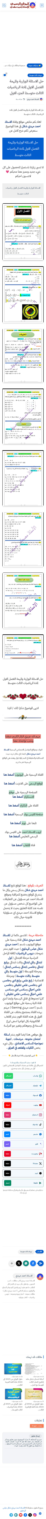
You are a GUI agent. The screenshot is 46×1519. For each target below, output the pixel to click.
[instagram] (35, 1515)
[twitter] (30, 1515)
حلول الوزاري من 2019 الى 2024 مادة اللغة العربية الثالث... (12, 1382)
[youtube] (20, 1515)
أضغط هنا (8, 775)
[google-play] (16, 1515)
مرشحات (18, 1039)
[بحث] (4, 5)
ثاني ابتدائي (28, 962)
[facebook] (25, 1515)
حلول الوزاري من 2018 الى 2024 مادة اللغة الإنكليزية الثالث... (34, 1407)
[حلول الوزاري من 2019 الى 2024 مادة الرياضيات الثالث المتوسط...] (12, 1393)
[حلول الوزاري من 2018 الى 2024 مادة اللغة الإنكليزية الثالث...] (34, 1393)
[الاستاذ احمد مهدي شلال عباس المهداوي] (23, 5)
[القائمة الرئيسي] (42, 5)
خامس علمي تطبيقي (25, 985)
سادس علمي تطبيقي (17, 994)
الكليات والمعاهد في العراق (20, 1048)
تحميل (8, 1183)
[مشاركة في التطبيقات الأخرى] (12, 1263)
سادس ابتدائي (11, 967)
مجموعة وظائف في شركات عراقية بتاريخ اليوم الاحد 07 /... (14, 65)
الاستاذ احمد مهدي (33, 99)
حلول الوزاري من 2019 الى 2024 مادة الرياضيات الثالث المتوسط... (12, 1407)
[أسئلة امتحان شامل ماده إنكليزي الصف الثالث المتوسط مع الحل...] (34, 1369)
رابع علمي (27, 980)
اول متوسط (16, 971)
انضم (7, 1134)
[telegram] (11, 1515)
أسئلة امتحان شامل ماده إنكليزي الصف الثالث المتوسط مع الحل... (35, 1382)
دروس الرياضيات (25, 953)
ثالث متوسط (23, 976)
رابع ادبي (16, 980)
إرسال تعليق (35, 1436)
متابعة (7, 1095)
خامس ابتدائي (28, 967)
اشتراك (8, 1105)
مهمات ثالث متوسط (35, 75)
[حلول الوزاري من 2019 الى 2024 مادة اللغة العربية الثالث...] (12, 1369)
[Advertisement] (23, 38)
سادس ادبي (20, 989)
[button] (33, 1263)
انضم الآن (8, 1076)
